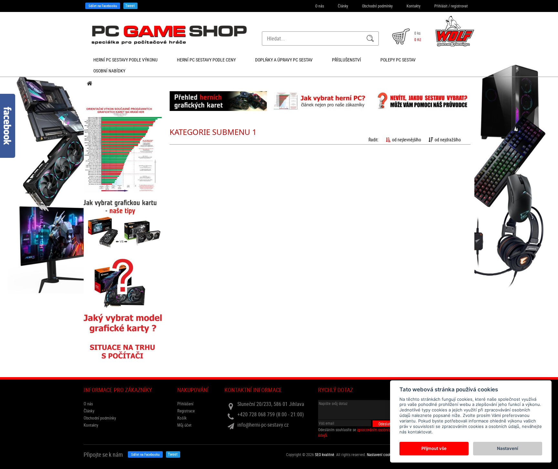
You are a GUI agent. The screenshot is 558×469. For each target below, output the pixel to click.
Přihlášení (185, 404)
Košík (182, 418)
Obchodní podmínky (377, 5)
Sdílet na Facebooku (102, 5)
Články (343, 5)
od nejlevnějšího (406, 139)
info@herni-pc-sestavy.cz (263, 424)
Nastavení (507, 448)
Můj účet (184, 425)
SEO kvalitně (324, 454)
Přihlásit (441, 5)
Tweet (130, 5)
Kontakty (413, 5)
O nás (319, 5)
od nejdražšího (448, 139)
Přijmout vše (434, 448)
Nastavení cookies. (381, 454)
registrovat (459, 5)
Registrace (186, 411)
